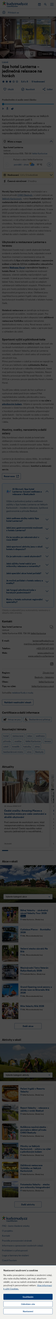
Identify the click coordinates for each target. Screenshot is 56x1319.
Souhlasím (28, 1296)
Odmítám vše (28, 1304)
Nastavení (28, 1311)
